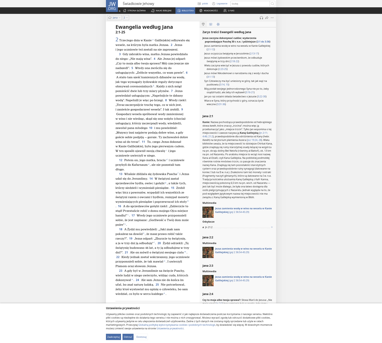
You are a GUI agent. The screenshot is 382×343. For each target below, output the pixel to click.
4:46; (205, 136)
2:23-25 (223, 69)
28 (259, 140)
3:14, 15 (224, 84)
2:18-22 (234, 61)
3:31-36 (221, 104)
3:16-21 (250, 92)
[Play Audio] (261, 17)
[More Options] (272, 17)
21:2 (210, 136)
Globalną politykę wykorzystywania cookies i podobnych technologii (176, 324)
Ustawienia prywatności (170, 328)
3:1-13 (210, 76)
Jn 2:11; (264, 132)
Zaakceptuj (113, 337)
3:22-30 (262, 96)
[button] (161, 10)
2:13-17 (254, 53)
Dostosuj (141, 337)
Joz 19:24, (253, 140)
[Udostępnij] (266, 17)
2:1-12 (210, 49)
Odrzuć (128, 337)
